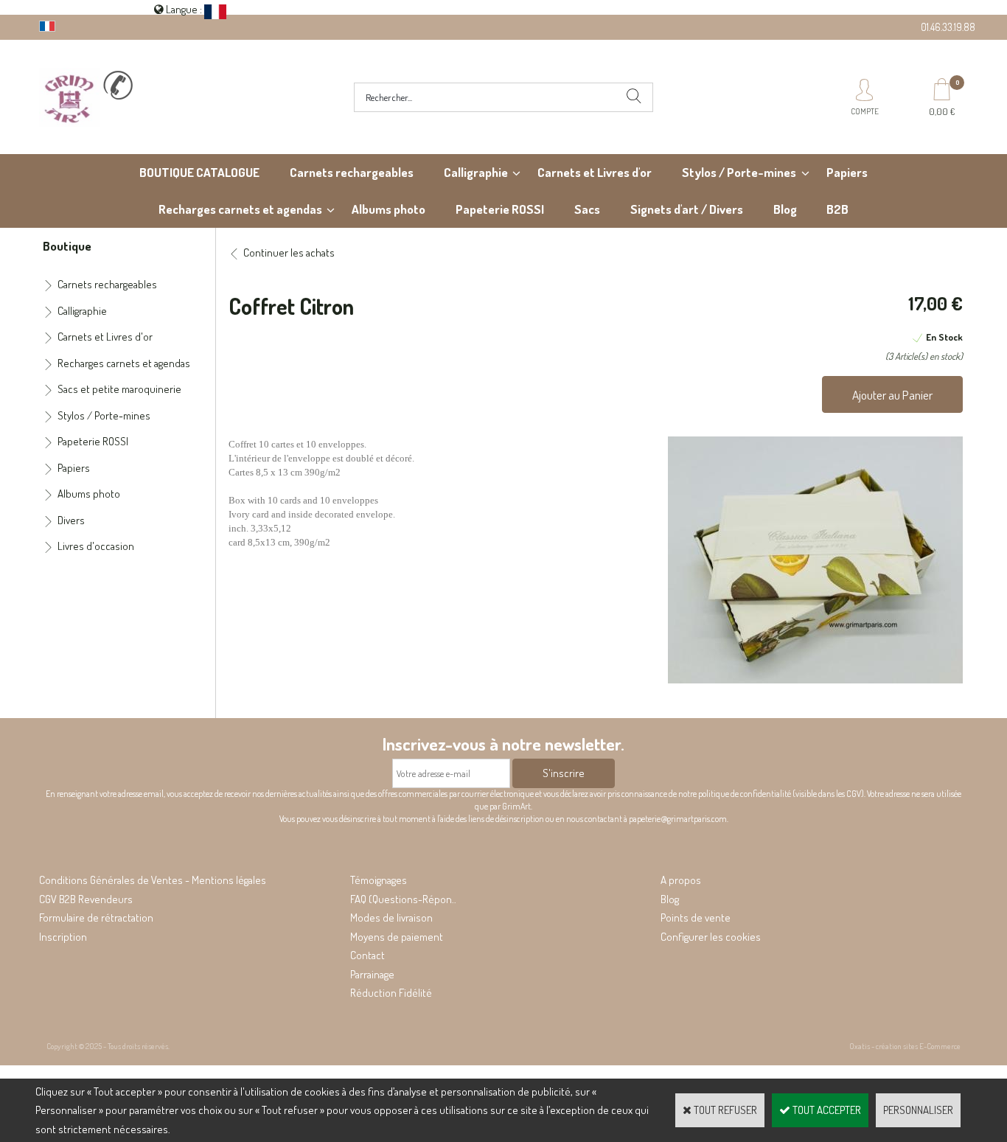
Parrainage (372, 974)
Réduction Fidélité (391, 993)
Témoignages (378, 880)
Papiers (847, 172)
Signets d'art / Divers (686, 209)
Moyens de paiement (396, 937)
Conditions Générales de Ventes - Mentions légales (152, 880)
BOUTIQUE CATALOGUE (199, 172)
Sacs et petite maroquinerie (119, 389)
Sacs (587, 209)
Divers (71, 520)
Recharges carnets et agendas (240, 209)
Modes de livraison (391, 918)
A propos (681, 880)
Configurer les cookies (711, 937)
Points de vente (696, 918)
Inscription (63, 937)
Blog (785, 209)
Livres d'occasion (96, 546)
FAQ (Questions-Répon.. (403, 899)
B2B (837, 209)
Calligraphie (476, 172)
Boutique (67, 245)
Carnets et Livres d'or (594, 172)
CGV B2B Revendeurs (86, 899)
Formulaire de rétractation (96, 918)
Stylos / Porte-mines (739, 172)
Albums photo (388, 209)
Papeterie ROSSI (500, 209)
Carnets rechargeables (352, 172)
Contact (367, 955)
